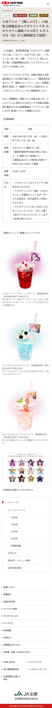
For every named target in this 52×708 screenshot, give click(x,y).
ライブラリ (8, 623)
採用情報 (7, 630)
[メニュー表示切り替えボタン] (47, 3)
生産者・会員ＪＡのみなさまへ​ (17, 652)
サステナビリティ (11, 616)
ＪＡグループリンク (38, 669)
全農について (9, 587)
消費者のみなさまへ (12, 644)
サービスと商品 (10, 608)
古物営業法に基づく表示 (12, 678)
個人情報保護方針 (11, 669)
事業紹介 (7, 594)
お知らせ (7, 637)
